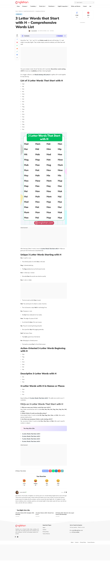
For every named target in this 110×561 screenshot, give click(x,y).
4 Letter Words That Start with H (50, 248)
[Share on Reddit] (17, 48)
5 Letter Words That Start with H (39, 398)
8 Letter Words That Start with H (31, 441)
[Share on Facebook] (17, 39)
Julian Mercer (34, 30)
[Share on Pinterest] (17, 42)
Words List (20, 11)
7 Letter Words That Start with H (31, 439)
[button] (90, 6)
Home (17, 11)
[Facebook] (64, 492)
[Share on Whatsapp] (17, 45)
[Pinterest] (66, 492)
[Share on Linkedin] (56, 471)
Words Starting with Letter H (42, 74)
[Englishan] (22, 2)
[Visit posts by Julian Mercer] (17, 492)
